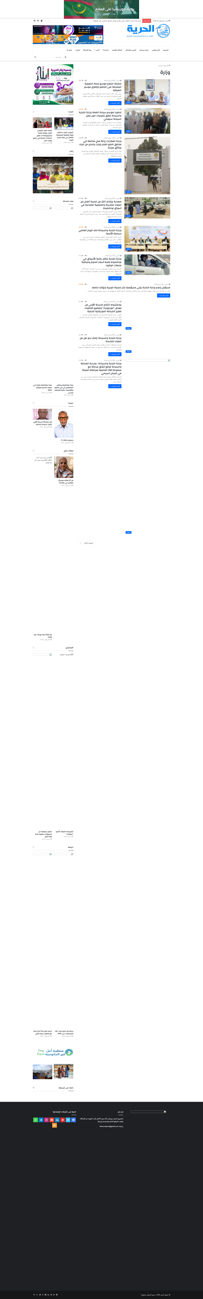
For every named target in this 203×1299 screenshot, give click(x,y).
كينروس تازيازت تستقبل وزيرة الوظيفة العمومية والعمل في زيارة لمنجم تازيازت (64, 136)
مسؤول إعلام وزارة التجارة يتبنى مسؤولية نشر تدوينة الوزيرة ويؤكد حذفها (131, 287)
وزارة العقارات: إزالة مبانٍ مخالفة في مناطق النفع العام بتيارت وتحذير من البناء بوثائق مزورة (100, 144)
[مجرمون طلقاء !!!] (63, 423)
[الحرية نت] (148, 30)
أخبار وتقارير (156, 50)
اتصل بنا (69, 50)
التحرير (117, 80)
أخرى (98, 50)
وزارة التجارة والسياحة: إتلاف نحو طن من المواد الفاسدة (100, 339)
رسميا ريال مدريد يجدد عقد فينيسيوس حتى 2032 (64, 1032)
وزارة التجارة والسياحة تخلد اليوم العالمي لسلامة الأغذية (100, 232)
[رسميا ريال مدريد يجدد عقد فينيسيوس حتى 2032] (63, 941)
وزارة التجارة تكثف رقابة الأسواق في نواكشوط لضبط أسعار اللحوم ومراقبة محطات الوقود (101, 262)
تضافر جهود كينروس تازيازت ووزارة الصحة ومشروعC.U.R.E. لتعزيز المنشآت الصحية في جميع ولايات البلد (42, 135)
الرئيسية (165, 50)
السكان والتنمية (117, 50)
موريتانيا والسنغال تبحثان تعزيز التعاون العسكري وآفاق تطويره (121, 21)
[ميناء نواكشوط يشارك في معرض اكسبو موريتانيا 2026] (42, 295)
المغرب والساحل (130, 50)
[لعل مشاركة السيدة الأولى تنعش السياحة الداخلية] (42, 414)
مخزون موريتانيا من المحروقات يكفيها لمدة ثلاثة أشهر (43, 834)
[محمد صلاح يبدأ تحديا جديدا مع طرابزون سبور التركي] (42, 941)
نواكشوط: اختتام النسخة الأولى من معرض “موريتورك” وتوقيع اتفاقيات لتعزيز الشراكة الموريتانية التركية (102, 308)
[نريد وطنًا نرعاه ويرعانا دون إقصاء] (42, 544)
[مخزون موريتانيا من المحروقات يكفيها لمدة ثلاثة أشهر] (42, 741)
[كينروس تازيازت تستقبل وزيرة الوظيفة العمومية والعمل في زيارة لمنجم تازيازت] (63, 123)
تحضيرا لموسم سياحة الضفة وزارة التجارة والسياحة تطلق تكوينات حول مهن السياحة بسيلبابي (100, 115)
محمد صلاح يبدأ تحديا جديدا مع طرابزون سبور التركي (42, 1032)
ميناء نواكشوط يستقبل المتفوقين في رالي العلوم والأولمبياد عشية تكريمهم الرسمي (63, 389)
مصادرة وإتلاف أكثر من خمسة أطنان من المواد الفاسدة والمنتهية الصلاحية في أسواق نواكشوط (100, 204)
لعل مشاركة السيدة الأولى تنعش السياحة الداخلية (42, 423)
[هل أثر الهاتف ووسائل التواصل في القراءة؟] (63, 467)
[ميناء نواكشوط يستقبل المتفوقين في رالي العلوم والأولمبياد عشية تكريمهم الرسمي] (63, 295)
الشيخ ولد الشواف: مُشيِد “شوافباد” (64, 833)
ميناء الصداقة (87, 50)
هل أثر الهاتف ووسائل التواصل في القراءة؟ (65, 482)
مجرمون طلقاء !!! (67, 440)
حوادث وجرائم (144, 50)
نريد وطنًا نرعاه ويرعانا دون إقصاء (43, 636)
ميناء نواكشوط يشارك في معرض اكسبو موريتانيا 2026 (42, 388)
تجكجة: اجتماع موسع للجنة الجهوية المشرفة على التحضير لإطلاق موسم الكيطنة (102, 86)
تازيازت (77, 50)
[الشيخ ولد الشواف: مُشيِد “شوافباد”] (63, 741)
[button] (63, 1071)
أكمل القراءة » (115, 103)
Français (106, 50)
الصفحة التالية (88, 543)
